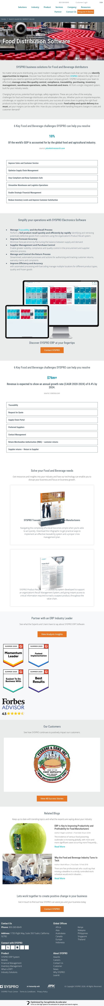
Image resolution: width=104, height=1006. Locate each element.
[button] (24, 7)
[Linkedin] (3, 947)
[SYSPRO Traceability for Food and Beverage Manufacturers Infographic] (52, 509)
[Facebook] (13, 947)
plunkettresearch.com (55, 148)
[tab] (52, 163)
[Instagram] (17, 947)
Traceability (24, 230)
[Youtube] (22, 947)
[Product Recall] (52, 573)
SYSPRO (73, 76)
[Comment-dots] (27, 947)
